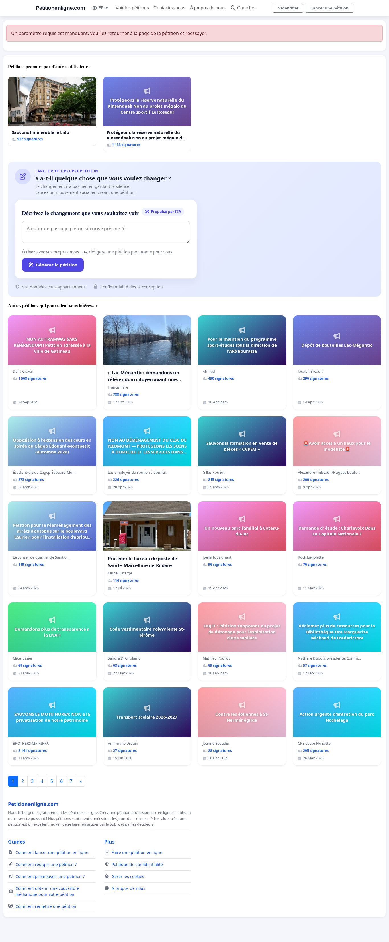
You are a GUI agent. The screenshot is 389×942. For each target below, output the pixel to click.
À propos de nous (208, 7)
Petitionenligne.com (60, 8)
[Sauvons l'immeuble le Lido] (52, 111)
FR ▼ (103, 7)
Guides (16, 841)
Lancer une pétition (329, 8)
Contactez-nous (169, 7)
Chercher (246, 7)
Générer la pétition (56, 265)
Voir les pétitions (132, 7)
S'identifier (288, 8)
